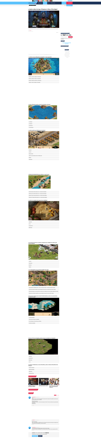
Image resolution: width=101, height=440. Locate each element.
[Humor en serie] (44, 0)
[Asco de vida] (32, 0)
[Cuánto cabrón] (40, 0)
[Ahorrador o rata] (51, 0)
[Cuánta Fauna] (46, 0)
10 (44, 54)
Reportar (57, 32)
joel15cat (34, 427)
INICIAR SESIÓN (69, 5)
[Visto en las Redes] (37, 0)
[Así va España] (38, 0)
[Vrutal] (41, 0)
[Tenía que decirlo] (50, 0)
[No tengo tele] (47, 0)
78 (40, 384)
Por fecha (58, 395)
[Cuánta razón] (34, 0)
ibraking (30, 30)
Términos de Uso (67, 52)
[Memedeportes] (35, 0)
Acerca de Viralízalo (67, 51)
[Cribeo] (43, 0)
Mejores (55, 395)
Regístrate (66, 0)
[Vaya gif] (48, 0)
